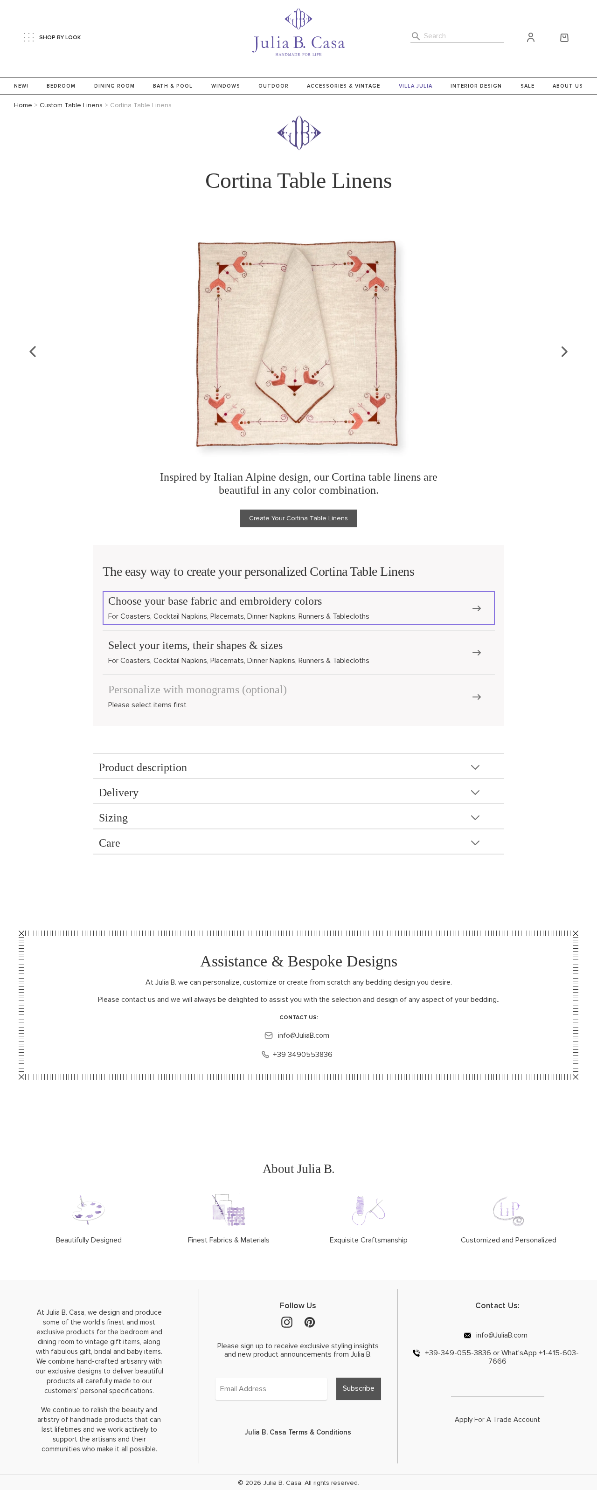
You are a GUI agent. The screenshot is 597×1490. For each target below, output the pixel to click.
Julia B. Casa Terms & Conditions (298, 1432)
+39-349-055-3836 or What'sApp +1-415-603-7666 (501, 1357)
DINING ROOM (114, 86)
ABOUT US (568, 86)
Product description (143, 767)
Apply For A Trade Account (497, 1419)
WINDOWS (225, 86)
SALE (528, 86)
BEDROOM (61, 86)
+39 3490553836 (303, 1054)
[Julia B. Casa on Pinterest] (309, 1321)
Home (23, 105)
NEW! (21, 86)
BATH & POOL (173, 86)
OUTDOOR (273, 86)
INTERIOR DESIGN (476, 86)
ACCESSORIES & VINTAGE (343, 86)
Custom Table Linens (71, 105)
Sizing (113, 818)
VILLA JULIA (415, 86)
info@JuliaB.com (302, 1035)
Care (109, 843)
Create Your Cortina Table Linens (298, 518)
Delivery (119, 792)
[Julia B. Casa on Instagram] (286, 1321)
